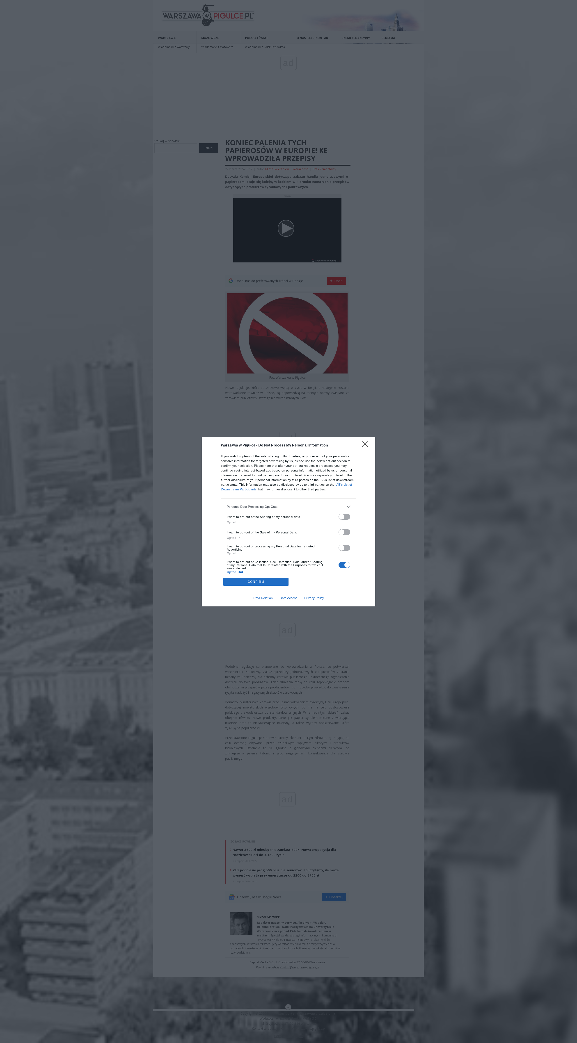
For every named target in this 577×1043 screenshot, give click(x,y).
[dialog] (288, 521)
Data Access (288, 598)
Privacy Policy (314, 598)
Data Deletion (263, 598)
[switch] (344, 517)
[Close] (366, 445)
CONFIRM (256, 581)
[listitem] (288, 506)
